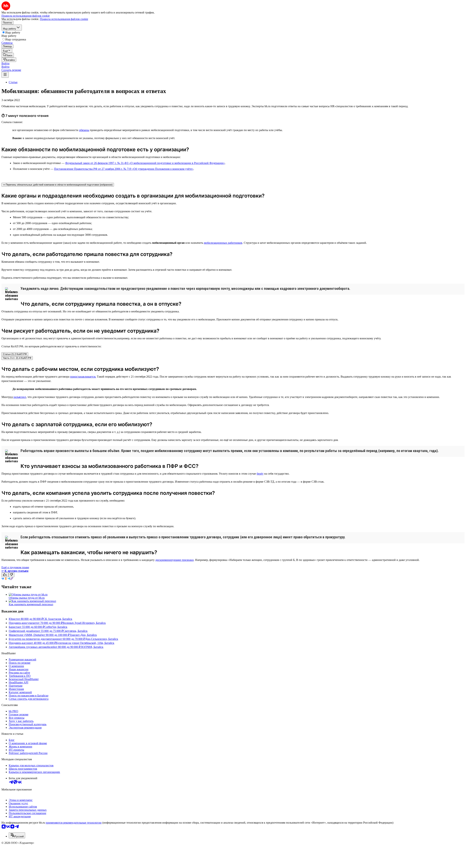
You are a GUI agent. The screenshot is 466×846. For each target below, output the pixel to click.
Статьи (13, 82)
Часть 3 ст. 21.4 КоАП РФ (17, 358)
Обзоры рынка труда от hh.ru (27, 597)
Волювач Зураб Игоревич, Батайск (84, 622)
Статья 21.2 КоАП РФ (15, 354)
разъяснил (19, 397)
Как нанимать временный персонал (31, 604)
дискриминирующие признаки (174, 559)
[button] (5, 63)
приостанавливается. (83, 376)
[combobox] (17, 835)
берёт (260, 473)
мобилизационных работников (223, 242)
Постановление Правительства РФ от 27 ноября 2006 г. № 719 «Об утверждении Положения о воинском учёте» (123, 168)
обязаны (84, 130)
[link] (7, 55)
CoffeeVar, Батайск (55, 626)
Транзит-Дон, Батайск (83, 634)
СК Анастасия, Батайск (57, 618)
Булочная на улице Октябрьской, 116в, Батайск (85, 642)
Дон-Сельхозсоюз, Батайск (101, 638)
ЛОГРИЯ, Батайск (91, 646)
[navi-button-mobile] (5, 75)
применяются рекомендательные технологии (74, 822)
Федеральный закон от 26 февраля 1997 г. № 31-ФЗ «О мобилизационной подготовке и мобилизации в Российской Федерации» (145, 163)
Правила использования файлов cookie (64, 19)
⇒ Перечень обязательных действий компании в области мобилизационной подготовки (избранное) (57, 184)
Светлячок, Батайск (75, 630)
